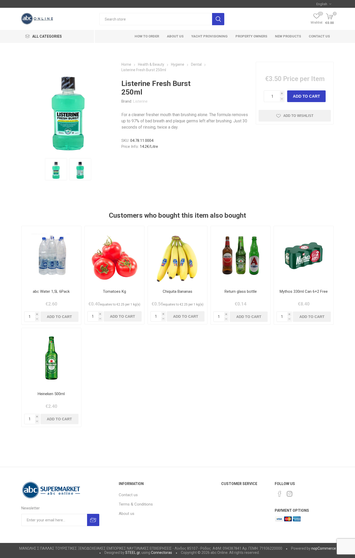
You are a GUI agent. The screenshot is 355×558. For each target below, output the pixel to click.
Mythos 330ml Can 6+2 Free (304, 291)
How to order (147, 36)
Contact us (319, 36)
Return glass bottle (241, 291)
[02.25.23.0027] (51, 358)
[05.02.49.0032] (177, 255)
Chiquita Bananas (177, 291)
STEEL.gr (132, 552)
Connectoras (161, 552)
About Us (175, 36)
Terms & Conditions (136, 504)
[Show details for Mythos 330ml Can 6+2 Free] (303, 255)
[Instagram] (289, 494)
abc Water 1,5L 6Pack (51, 291)
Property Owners (251, 36)
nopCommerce (323, 548)
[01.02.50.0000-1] (114, 255)
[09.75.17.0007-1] (51, 255)
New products (288, 36)
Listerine (140, 101)
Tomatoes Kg (114, 291)
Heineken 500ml (51, 393)
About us (126, 513)
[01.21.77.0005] (240, 255)
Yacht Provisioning (209, 36)
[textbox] (155, 19)
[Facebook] (279, 494)
